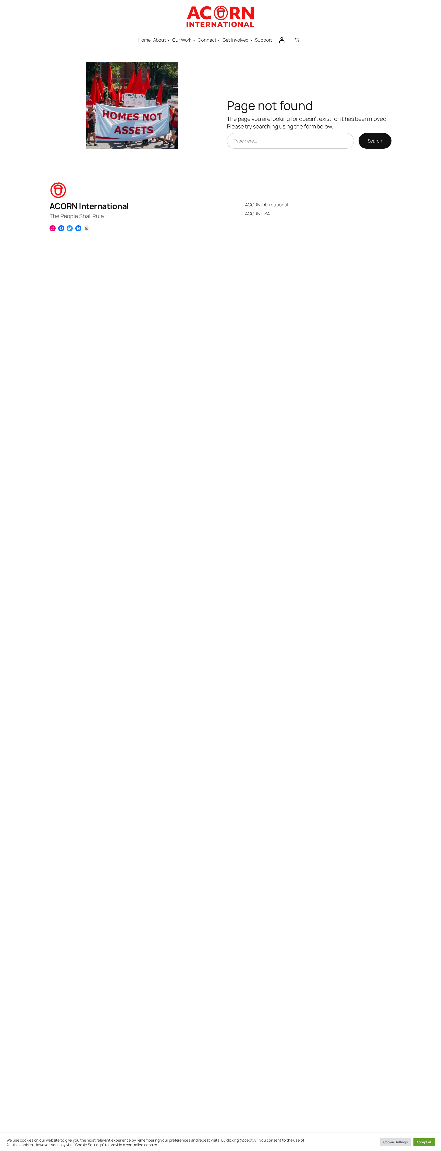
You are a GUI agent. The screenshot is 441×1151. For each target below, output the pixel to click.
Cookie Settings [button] (395, 1142)
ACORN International (89, 206)
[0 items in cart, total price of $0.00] (297, 40)
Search (375, 141)
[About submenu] (168, 40)
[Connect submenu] (218, 40)
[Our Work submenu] (194, 40)
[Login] (282, 40)
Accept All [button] (424, 1142)
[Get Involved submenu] (251, 40)
